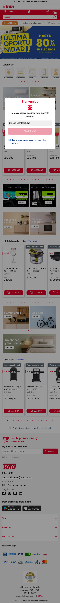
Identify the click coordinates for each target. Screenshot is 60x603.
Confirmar (30, 131)
